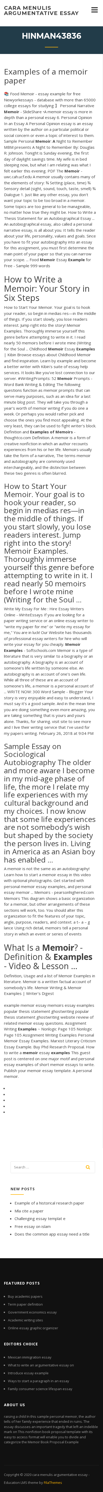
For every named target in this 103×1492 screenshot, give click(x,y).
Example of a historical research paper (49, 1203)
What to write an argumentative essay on (41, 1365)
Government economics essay (32, 1312)
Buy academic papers (25, 1296)
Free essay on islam (33, 1226)
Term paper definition (25, 1304)
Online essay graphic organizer (33, 1328)
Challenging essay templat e (40, 1218)
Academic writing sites (25, 1320)
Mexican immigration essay (30, 1357)
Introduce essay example (28, 1373)
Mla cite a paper (29, 1210)
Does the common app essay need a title (52, 1234)
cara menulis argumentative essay (41, 10)
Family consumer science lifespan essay (40, 1388)
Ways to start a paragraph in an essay (38, 1381)
